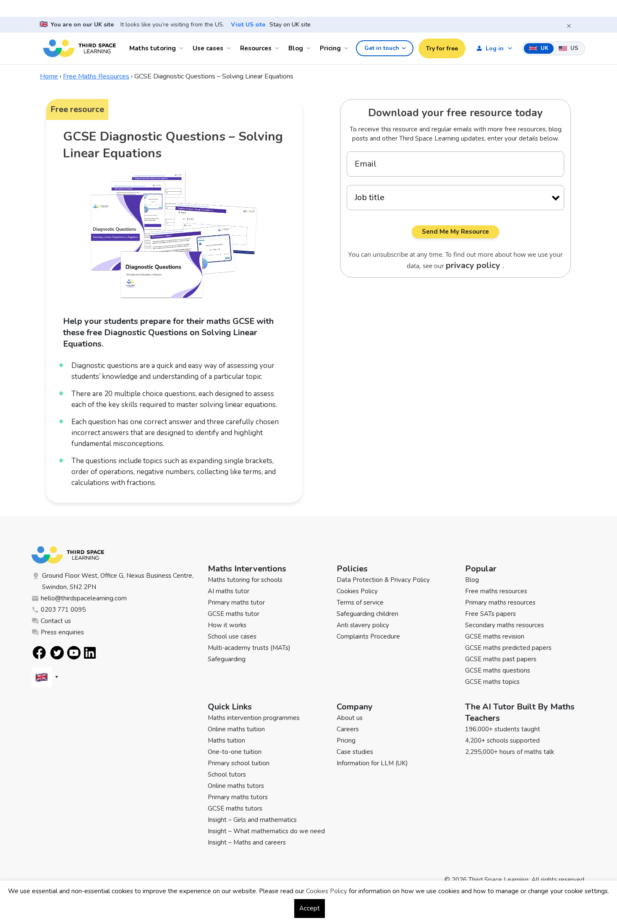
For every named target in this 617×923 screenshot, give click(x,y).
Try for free (442, 48)
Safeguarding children (367, 614)
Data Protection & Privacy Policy (383, 580)
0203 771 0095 (63, 609)
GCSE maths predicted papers (508, 648)
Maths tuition (226, 740)
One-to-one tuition (234, 752)
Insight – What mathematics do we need (266, 831)
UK (544, 48)
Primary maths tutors (238, 797)
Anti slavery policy (363, 625)
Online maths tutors (236, 786)
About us (350, 718)
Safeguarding (227, 659)
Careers (348, 729)
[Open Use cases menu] (230, 48)
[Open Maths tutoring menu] (183, 48)
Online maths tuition (236, 729)
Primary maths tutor (236, 602)
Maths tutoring (152, 48)
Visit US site (248, 25)
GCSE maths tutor (233, 614)
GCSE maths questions (497, 670)
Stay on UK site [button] (290, 25)
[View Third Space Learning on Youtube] (74, 653)
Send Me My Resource (455, 231)
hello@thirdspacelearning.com (84, 598)
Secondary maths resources (504, 625)
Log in (495, 48)
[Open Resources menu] (278, 48)
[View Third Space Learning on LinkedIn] (90, 653)
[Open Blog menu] (310, 48)
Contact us (56, 621)
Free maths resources (496, 591)
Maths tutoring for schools (245, 580)
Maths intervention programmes (254, 718)
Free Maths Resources (96, 76)
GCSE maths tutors (235, 808)
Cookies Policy (357, 591)
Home (49, 76)
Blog (295, 48)
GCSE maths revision (494, 636)
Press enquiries (62, 632)
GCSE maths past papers (500, 659)
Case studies (355, 752)
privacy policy (474, 265)
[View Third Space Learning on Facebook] (39, 652)
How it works (227, 625)
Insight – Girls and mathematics (252, 820)
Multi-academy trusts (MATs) (249, 648)
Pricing (330, 48)
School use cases (232, 636)
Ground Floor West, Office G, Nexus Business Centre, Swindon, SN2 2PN (117, 581)
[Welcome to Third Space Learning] (79, 48)
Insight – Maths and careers (247, 842)
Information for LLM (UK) (372, 763)
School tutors (227, 774)
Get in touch (381, 48)
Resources (256, 48)
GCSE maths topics (492, 682)
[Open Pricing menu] (347, 48)
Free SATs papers (490, 614)
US (573, 48)
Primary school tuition (238, 763)
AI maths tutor (228, 591)
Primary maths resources (500, 602)
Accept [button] (309, 908)
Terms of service (360, 602)
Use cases (208, 48)
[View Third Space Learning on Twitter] (57, 653)
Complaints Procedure (368, 636)
